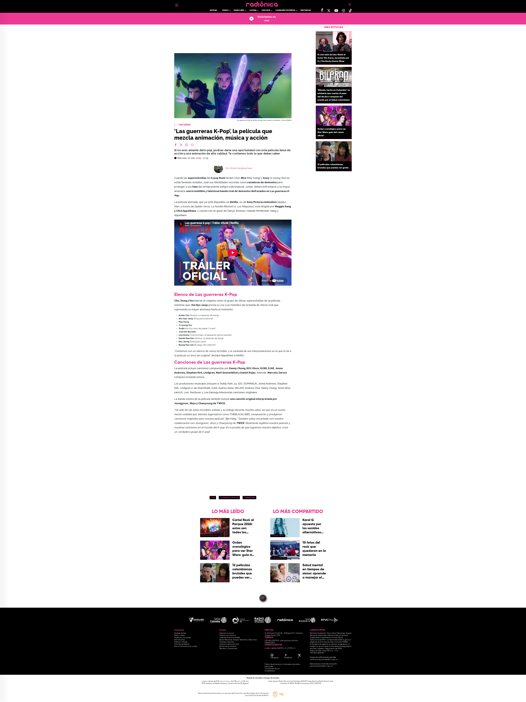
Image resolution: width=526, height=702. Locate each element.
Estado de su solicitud (227, 646)
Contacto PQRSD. (341, 642)
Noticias (213, 10)
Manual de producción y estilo (185, 646)
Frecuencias (305, 10)
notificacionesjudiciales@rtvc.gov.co (324, 659)
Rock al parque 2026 (210, 535)
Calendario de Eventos (285, 10)
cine (320, 50)
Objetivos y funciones (182, 637)
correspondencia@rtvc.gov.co (338, 640)
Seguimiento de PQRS (333, 648)
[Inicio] (262, 3)
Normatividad (179, 640)
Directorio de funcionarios (229, 644)
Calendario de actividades (229, 637)
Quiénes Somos (180, 633)
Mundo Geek (239, 10)
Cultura (252, 10)
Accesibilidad (270, 671)
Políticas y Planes (180, 642)
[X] (181, 144)
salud (275, 581)
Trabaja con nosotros (227, 635)
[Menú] (176, 5)
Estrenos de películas (230, 498)
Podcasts (266, 10)
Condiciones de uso (272, 669)
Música (225, 10)
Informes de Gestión (182, 644)
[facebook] (175, 144)
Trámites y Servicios (226, 642)
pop (213, 498)
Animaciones (250, 498)
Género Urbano (278, 535)
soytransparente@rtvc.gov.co (321, 666)
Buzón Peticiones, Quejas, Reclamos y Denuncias (238, 640)
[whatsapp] (186, 144)
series (321, 86)
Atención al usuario (226, 633)
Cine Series (185, 125)
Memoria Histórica (279, 558)
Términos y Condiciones (228, 648)
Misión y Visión (179, 635)
